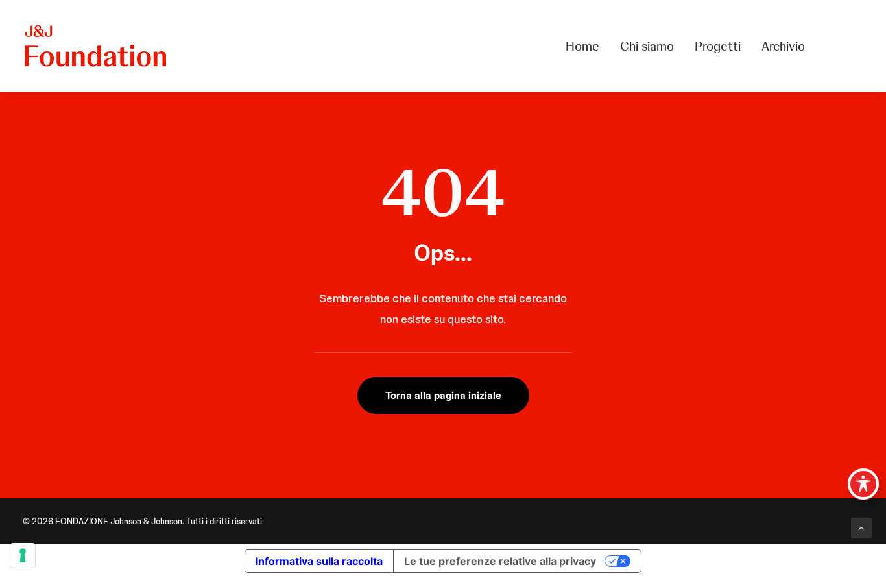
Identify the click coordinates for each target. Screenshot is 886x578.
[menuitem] (587, 46)
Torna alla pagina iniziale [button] (443, 395)
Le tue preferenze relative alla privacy (500, 561)
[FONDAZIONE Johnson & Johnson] (96, 46)
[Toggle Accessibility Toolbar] (863, 484)
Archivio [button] (783, 46)
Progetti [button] (718, 46)
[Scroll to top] (861, 527)
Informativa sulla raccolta (319, 561)
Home (582, 46)
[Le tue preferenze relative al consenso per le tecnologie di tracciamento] (22, 555)
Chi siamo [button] (647, 46)
